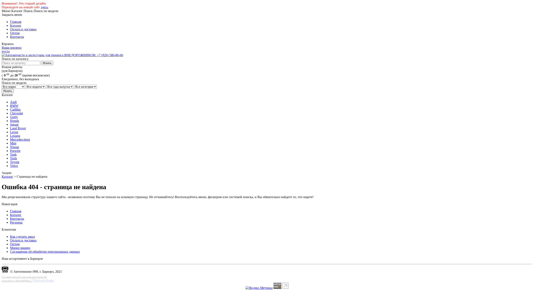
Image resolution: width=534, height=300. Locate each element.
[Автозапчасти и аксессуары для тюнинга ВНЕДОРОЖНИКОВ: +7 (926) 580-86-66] (62, 55)
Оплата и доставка (23, 29)
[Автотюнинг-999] (5, 271)
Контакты (17, 37)
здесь (44, 7)
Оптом (15, 33)
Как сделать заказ (22, 236)
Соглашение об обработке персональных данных (45, 251)
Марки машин (20, 248)
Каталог (15, 25)
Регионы (16, 222)
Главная (15, 22)
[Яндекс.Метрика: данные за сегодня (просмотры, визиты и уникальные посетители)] (259, 288)
